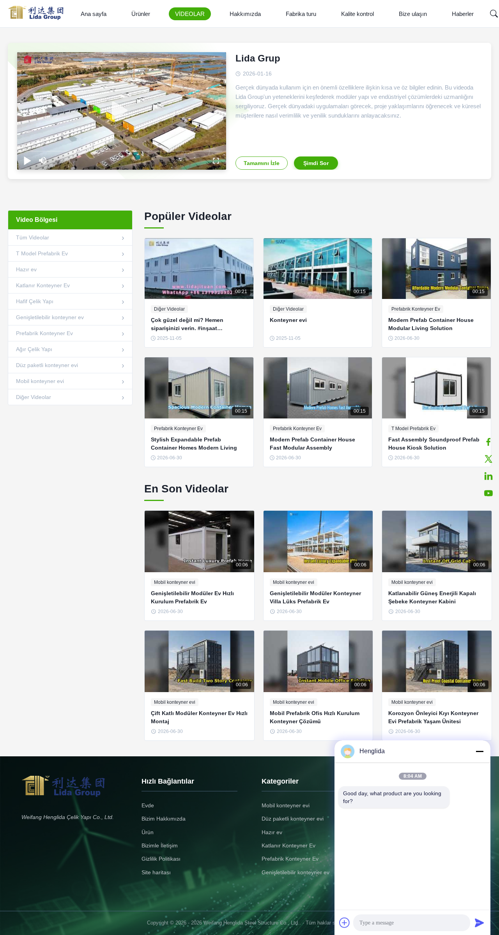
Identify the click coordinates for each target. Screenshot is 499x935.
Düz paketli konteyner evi (47, 365)
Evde (148, 805)
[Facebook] (488, 441)
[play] (121, 111)
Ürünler (140, 14)
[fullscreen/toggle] (216, 160)
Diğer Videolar (33, 397)
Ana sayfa (93, 14)
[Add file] (344, 922)
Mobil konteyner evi (40, 381)
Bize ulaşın (413, 14)
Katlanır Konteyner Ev (43, 285)
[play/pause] (27, 160)
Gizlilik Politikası (161, 859)
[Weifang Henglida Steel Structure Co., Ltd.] (38, 13)
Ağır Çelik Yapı (34, 349)
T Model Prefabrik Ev (42, 253)
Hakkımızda (245, 14)
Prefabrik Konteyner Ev (44, 333)
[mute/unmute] (43, 160)
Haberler (463, 14)
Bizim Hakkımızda (164, 818)
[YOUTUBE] (488, 493)
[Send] (479, 922)
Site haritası (156, 872)
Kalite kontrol (357, 14)
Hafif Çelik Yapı (34, 301)
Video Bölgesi (36, 219)
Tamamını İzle (262, 163)
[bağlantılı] (488, 476)
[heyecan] (488, 459)
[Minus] (479, 751)
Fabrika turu (301, 14)
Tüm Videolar (32, 237)
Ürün (148, 832)
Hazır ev (26, 269)
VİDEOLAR (190, 14)
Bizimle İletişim (160, 845)
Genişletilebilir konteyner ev (50, 317)
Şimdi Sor (316, 163)
